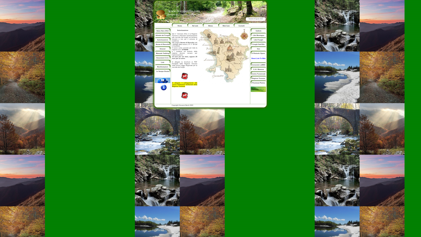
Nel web (195, 26)
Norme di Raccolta (162, 44)
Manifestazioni (162, 67)
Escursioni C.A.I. (162, 58)
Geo (258, 49)
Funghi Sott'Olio (258, 44)
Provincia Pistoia (258, 83)
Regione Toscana (258, 78)
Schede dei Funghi (163, 35)
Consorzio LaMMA (258, 65)
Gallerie (258, 31)
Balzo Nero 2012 (163, 31)
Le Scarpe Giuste (162, 71)
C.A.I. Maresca (258, 69)
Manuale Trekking (162, 53)
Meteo (210, 26)
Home (180, 26)
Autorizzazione (162, 40)
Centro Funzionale (258, 74)
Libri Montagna (258, 35)
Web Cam (226, 26)
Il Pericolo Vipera (258, 53)
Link (162, 62)
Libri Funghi (258, 40)
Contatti (242, 26)
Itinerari (162, 49)
